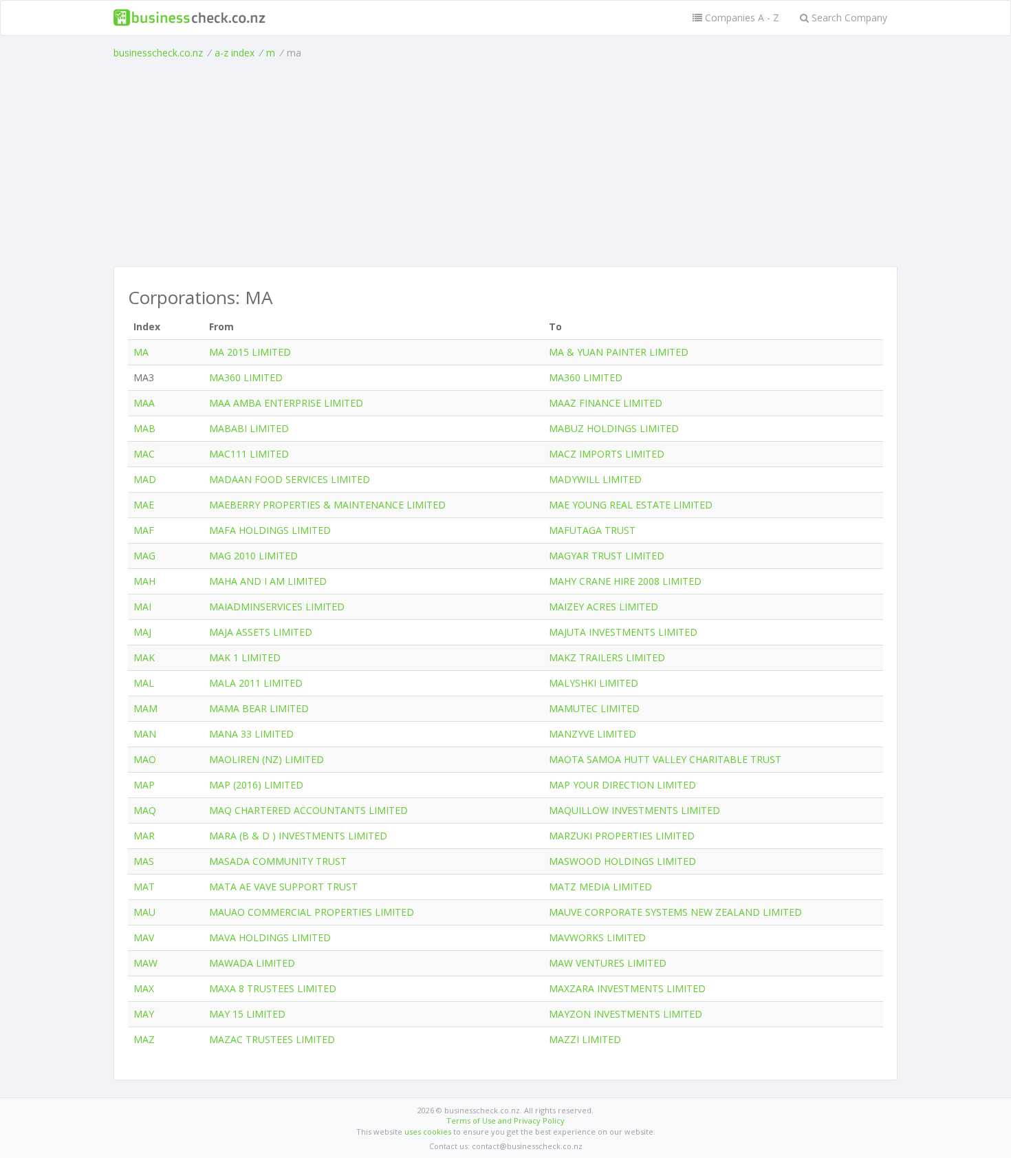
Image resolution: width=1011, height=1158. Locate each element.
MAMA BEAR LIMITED (259, 708)
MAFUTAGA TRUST (592, 530)
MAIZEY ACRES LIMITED (603, 606)
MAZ (144, 1039)
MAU (144, 912)
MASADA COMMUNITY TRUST (278, 861)
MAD (144, 479)
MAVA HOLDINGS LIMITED (270, 937)
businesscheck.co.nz (158, 52)
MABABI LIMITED (249, 428)
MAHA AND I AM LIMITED (268, 581)
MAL (143, 682)
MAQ (144, 810)
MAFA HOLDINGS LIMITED (270, 530)
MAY (143, 1013)
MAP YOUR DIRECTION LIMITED (622, 784)
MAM (145, 708)
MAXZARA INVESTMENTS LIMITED (627, 988)
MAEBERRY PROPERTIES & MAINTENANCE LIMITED (327, 504)
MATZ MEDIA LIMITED (600, 886)
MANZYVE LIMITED (592, 733)
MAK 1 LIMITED (245, 657)
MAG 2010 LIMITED (253, 555)
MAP (144, 784)
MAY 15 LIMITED (247, 1013)
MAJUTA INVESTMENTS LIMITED (623, 632)
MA (141, 351)
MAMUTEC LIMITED (594, 708)
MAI (142, 606)
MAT (144, 886)
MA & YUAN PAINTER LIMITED (618, 351)
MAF (143, 530)
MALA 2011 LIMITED (256, 682)
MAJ (142, 632)
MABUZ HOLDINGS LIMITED (614, 428)
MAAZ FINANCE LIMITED (605, 402)
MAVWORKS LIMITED (597, 937)
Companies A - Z (740, 17)
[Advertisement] (505, 163)
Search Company (848, 17)
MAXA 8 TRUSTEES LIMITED (272, 988)
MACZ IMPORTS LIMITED (606, 453)
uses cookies (427, 1131)
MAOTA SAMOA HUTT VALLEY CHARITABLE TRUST (665, 759)
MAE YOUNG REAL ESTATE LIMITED (631, 504)
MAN (144, 733)
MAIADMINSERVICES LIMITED (277, 606)
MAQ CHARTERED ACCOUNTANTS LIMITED (308, 810)
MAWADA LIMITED (252, 962)
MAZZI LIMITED (585, 1039)
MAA (144, 402)
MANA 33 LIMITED (251, 733)
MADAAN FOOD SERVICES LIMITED (289, 479)
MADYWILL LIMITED (595, 479)
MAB (144, 428)
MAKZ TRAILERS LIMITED (607, 657)
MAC (144, 453)
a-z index (234, 52)
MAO (144, 759)
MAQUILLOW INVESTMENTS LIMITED (634, 810)
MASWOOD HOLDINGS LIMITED (622, 861)
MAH (144, 581)
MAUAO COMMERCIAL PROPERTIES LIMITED (311, 912)
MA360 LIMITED (246, 377)
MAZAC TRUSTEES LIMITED (272, 1039)
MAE (143, 504)
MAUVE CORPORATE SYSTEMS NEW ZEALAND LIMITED (675, 912)
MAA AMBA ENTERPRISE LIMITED (286, 402)
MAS (143, 861)
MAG (144, 555)
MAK (144, 657)
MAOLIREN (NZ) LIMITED (266, 759)
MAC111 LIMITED (249, 453)
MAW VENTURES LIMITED (607, 962)
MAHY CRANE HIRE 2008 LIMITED (625, 581)
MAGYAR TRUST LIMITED (606, 555)
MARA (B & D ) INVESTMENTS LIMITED (298, 835)
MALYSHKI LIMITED (593, 682)
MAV (143, 937)
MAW (145, 962)
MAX (143, 988)
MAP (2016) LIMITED (256, 784)
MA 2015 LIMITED (250, 351)
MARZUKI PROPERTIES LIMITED (622, 835)
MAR (144, 835)
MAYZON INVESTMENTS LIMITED (625, 1013)
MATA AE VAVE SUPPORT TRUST (283, 886)
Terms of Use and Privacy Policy (505, 1120)
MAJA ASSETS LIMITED (260, 632)
